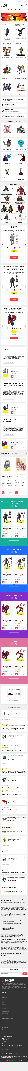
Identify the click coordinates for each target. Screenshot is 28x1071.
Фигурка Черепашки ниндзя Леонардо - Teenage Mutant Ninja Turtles (15, 839)
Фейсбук (5, 1032)
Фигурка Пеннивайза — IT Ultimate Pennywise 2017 (14, 231)
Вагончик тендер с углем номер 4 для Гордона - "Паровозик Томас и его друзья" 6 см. (16, 757)
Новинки (15, 453)
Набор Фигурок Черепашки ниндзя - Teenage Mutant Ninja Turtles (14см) (16, 858)
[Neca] (10, 694)
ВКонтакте (6, 1027)
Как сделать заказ (5, 1011)
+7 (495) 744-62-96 (7, 1036)
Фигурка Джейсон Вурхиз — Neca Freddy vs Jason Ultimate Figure (14, 273)
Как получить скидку (6, 1020)
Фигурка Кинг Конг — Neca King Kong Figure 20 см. (16, 779)
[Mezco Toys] (18, 694)
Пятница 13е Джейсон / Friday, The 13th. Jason (14, 268)
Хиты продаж (5, 453)
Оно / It (14, 227)
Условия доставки (5, 1013)
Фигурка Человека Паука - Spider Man (14, 312)
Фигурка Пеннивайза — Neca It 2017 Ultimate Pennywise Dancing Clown (16, 818)
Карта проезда (5, 1049)
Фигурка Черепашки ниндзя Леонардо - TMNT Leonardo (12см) (15, 712)
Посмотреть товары (8, 362)
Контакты (4, 1004)
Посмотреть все (14, 588)
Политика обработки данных (7, 1018)
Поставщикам (4, 997)
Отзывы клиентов (5, 999)
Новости (3, 1002)
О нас (3, 995)
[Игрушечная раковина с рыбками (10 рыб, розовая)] (20, 464)
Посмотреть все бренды (14, 700)
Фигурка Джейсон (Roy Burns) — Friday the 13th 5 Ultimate (15, 736)
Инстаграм (6, 1029)
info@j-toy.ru (4, 1041)
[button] (24, 17)
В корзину (14, 257)
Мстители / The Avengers (14, 309)
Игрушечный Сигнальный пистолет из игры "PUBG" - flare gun (16, 801)
